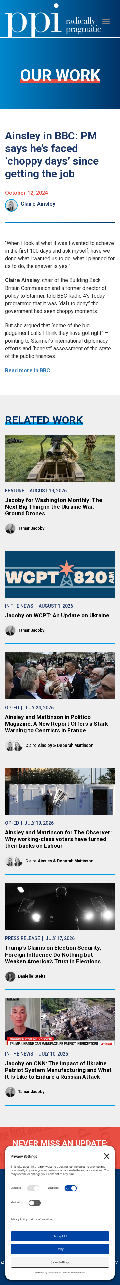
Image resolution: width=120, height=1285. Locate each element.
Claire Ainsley (38, 204)
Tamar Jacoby (31, 528)
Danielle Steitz (32, 976)
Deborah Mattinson (75, 745)
